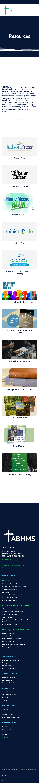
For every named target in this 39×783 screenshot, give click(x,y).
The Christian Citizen (9, 695)
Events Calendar (7, 680)
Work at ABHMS (7, 715)
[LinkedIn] (13, 547)
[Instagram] (7, 547)
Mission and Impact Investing (12, 717)
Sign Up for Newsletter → (14, 565)
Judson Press (6, 692)
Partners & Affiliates (9, 668)
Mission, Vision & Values (10, 660)
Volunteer (5, 709)
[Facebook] (3, 547)
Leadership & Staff (8, 665)
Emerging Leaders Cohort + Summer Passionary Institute (18, 621)
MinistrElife (6, 697)
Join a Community (8, 712)
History (4, 663)
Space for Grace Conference (11, 683)
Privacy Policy (6, 775)
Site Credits (6, 781)
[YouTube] (10, 547)
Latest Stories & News (9, 677)
